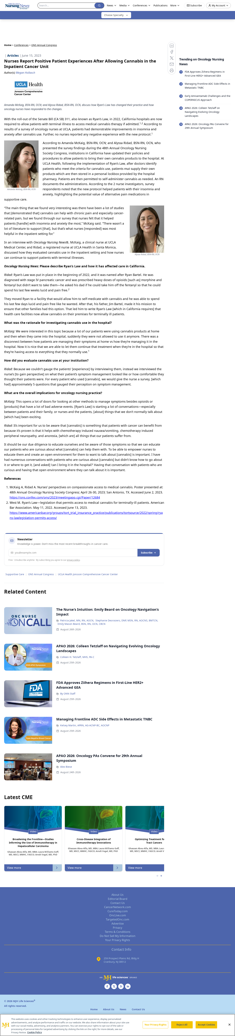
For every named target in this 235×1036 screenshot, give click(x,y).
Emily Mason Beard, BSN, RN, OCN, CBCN (81, 623)
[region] (117, 1025)
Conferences (21, 45)
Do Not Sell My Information (117, 936)
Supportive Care (15, 574)
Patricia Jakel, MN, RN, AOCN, (77, 620)
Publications (160, 5)
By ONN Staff (67, 693)
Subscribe (146, 552)
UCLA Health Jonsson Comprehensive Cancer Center (88, 574)
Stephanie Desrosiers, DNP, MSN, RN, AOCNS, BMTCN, (126, 620)
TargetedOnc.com (117, 919)
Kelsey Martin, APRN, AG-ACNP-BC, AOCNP (84, 725)
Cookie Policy (34, 1032)
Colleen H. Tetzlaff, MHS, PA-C (77, 657)
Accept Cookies (206, 1024)
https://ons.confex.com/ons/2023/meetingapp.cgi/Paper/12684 (55, 497)
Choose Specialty (114, 15)
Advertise (117, 923)
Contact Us (117, 903)
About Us (117, 895)
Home (7, 45)
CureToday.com (118, 911)
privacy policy (73, 560)
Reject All (182, 1024)
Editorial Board (117, 899)
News (110, 5)
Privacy (117, 928)
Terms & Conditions (117, 932)
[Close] (229, 1024)
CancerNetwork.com (117, 907)
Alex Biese (66, 766)
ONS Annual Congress (41, 574)
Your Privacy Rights (117, 940)
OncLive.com (117, 915)
